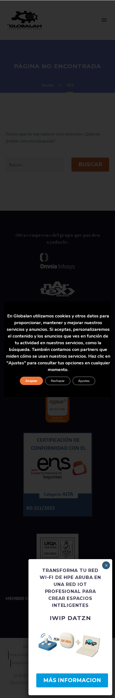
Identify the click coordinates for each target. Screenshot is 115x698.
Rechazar (58, 381)
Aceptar (31, 381)
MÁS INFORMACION (72, 680)
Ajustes (84, 381)
